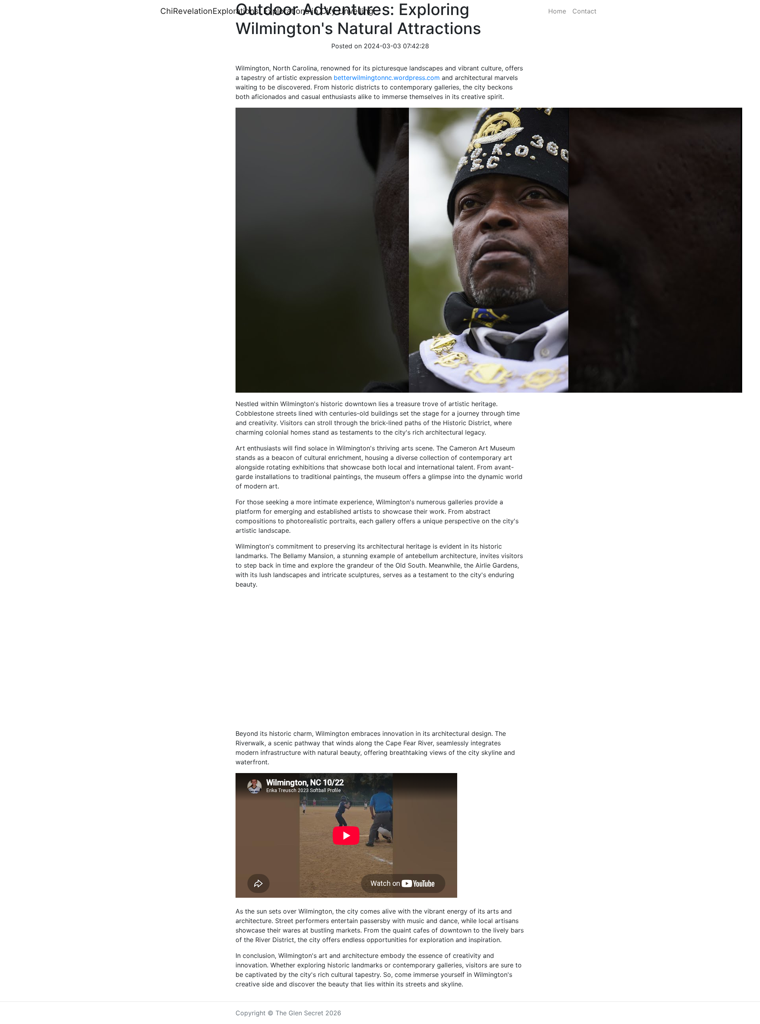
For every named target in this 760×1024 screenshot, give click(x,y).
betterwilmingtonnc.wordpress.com (387, 78)
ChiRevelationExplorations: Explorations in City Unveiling (266, 11)
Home (557, 11)
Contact (584, 11)
